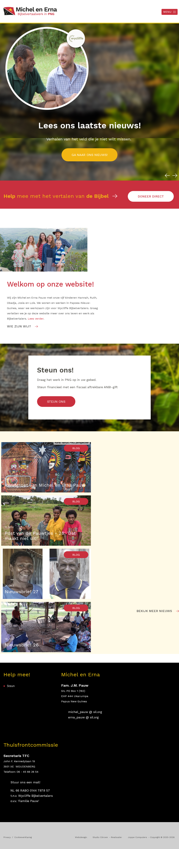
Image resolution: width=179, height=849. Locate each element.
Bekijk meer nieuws (154, 611)
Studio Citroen (101, 837)
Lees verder (36, 318)
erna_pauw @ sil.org (83, 717)
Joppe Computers (138, 837)
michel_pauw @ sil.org (85, 712)
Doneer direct (151, 196)
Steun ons (56, 401)
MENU (167, 11)
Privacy (7, 837)
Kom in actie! (89, 155)
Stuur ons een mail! (25, 782)
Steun (11, 686)
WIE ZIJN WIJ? (19, 326)
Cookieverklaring (23, 837)
